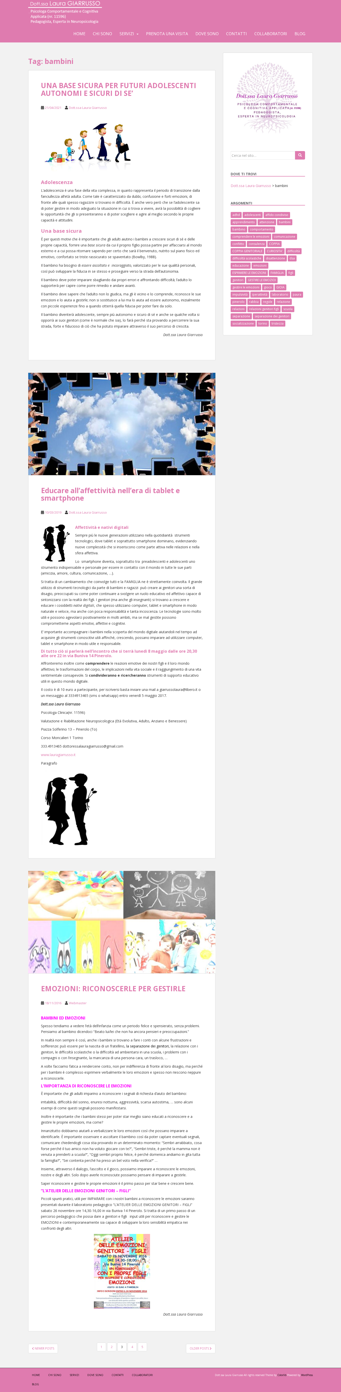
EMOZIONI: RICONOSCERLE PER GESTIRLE (113, 988)
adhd (236, 215)
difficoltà (293, 251)
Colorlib (281, 1375)
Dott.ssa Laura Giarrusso (88, 107)
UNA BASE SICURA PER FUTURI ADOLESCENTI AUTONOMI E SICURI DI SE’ (118, 89)
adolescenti (252, 215)
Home (79, 33)
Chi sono (102, 33)
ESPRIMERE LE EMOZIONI (249, 273)
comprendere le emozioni (250, 236)
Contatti (236, 33)
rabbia (254, 302)
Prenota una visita (167, 33)
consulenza (257, 244)
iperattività (259, 294)
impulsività (240, 294)
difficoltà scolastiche (246, 258)
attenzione (266, 222)
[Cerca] (300, 155)
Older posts (200, 1348)
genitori (237, 280)
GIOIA (280, 287)
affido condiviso (276, 215)
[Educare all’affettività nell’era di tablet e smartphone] (121, 424)
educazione (240, 265)
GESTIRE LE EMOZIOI (262, 280)
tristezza (278, 323)
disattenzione (275, 258)
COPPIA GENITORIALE (247, 251)
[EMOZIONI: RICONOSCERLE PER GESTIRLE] (121, 922)
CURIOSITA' (275, 251)
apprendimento (243, 222)
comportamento (261, 229)
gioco (268, 287)
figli (290, 273)
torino (262, 323)
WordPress (307, 1375)
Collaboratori (270, 33)
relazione (283, 302)
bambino (238, 229)
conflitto (238, 244)
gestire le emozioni (245, 287)
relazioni (238, 309)
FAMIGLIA (277, 273)
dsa (292, 258)
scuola (288, 309)
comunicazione (284, 236)
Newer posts (44, 1348)
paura (297, 294)
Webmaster (78, 1003)
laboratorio (280, 294)
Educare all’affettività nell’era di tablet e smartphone (110, 494)
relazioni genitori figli (264, 309)
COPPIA (274, 244)
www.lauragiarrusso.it (58, 754)
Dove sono (207, 33)
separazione (241, 316)
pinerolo (238, 302)
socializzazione (243, 323)
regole (267, 302)
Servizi (127, 33)
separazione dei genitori (272, 316)
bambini (285, 222)
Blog (300, 33)
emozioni (260, 265)
